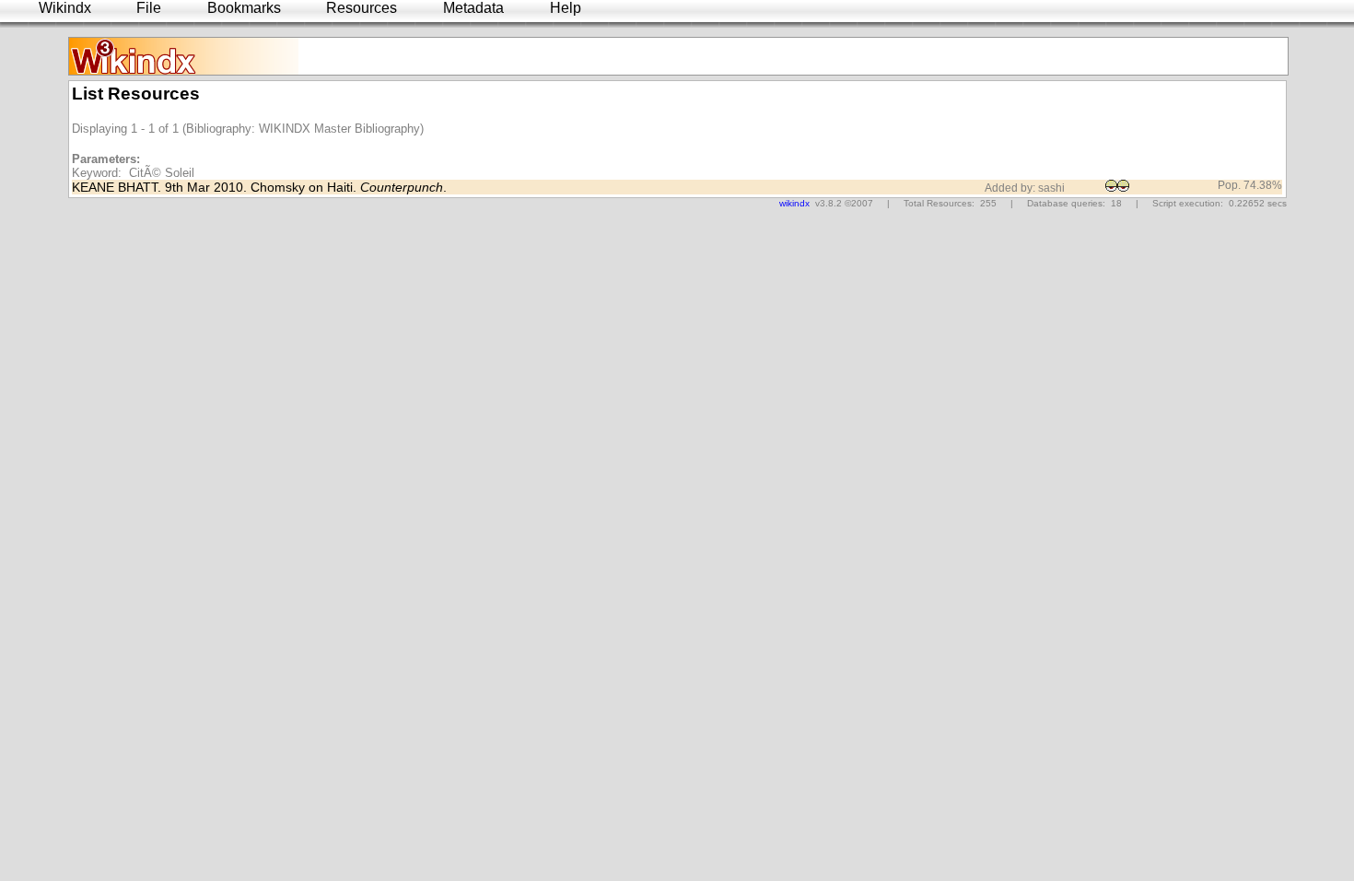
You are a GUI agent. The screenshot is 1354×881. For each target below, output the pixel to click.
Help (565, 8)
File (148, 8)
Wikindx (65, 8)
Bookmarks (244, 8)
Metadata (473, 8)
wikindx (794, 203)
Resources (361, 8)
